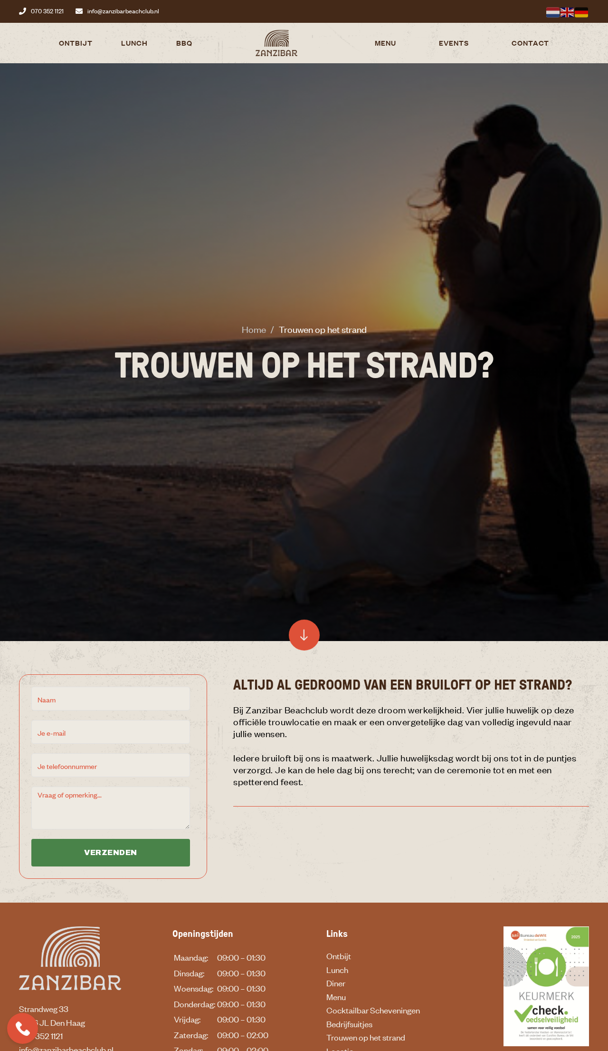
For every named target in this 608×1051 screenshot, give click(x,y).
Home (254, 329)
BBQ (184, 43)
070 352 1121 (47, 11)
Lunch (134, 43)
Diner (335, 983)
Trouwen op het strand (365, 1037)
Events (454, 43)
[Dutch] (553, 11)
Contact (530, 43)
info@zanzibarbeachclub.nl (123, 11)
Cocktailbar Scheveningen (373, 1010)
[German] (582, 11)
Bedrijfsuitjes (349, 1024)
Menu (385, 43)
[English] (567, 11)
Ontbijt (76, 43)
